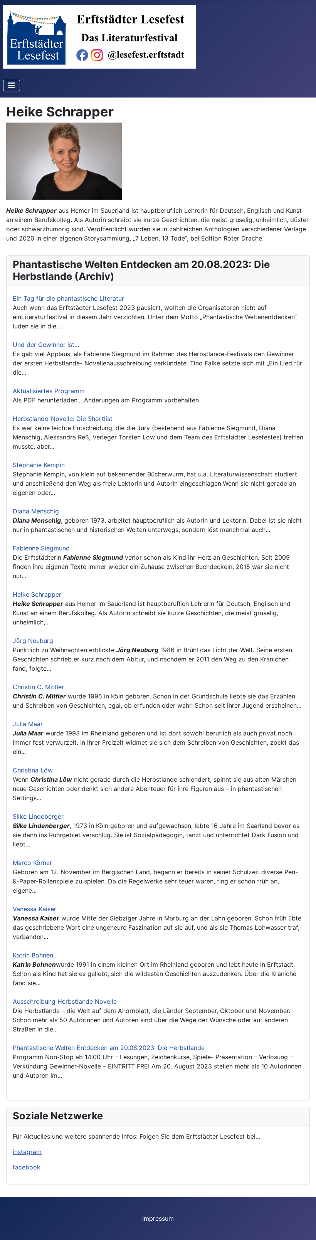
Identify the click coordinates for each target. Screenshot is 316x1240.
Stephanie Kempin (39, 465)
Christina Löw (33, 770)
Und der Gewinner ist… (46, 344)
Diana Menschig (36, 511)
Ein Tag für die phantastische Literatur (68, 298)
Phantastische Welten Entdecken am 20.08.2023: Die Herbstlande (109, 1048)
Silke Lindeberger (38, 816)
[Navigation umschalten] (11, 85)
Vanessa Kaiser (34, 909)
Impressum (158, 1218)
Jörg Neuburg (33, 640)
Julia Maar (28, 724)
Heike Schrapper (37, 594)
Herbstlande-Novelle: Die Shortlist (63, 418)
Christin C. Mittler (38, 687)
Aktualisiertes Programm (49, 391)
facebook (26, 1167)
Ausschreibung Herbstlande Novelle (65, 1001)
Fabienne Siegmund (41, 548)
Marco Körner (32, 862)
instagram (27, 1152)
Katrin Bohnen (33, 955)
